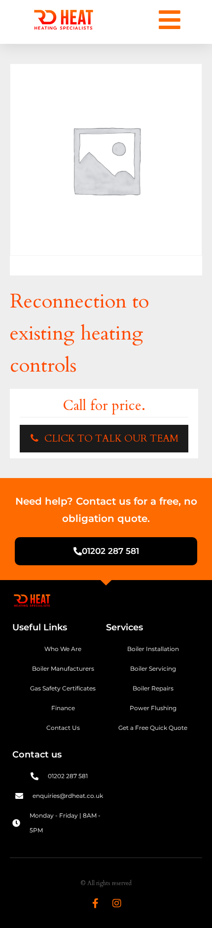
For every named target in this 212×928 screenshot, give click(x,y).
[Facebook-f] (95, 903)
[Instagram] (117, 903)
